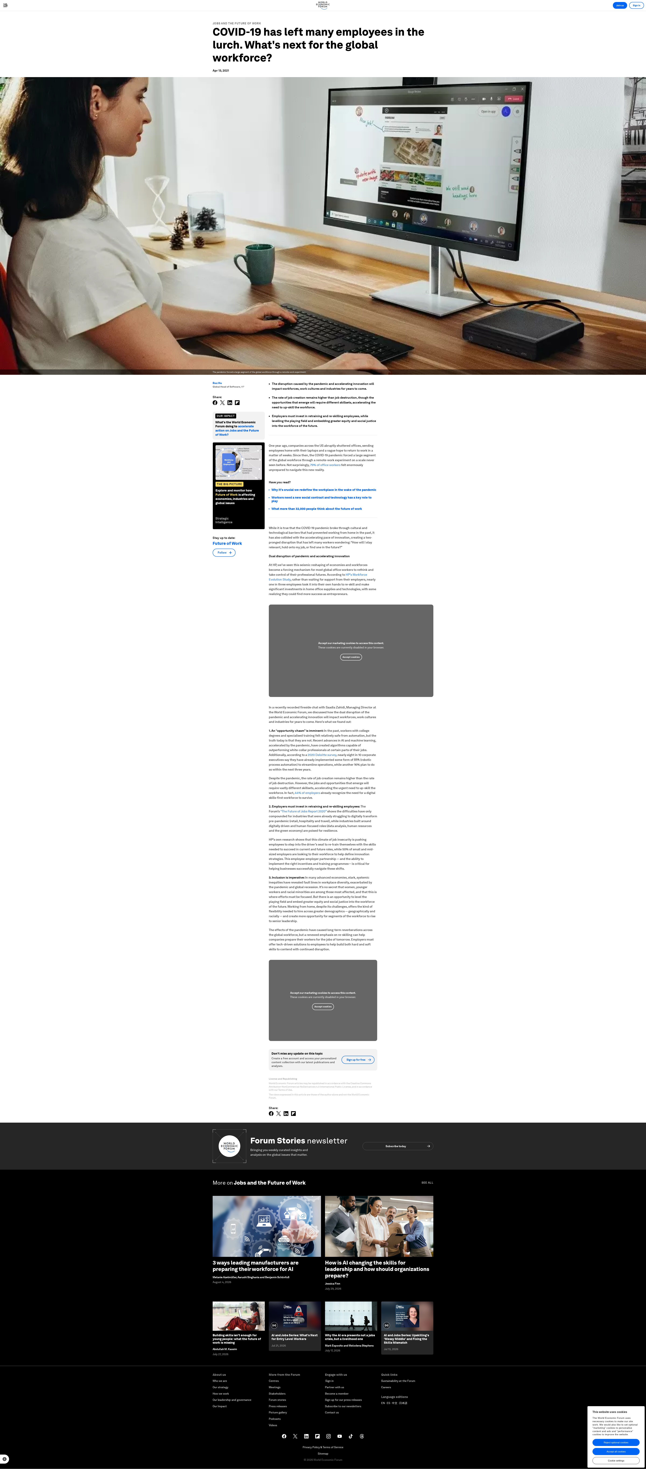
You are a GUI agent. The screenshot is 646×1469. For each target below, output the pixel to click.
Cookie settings (616, 1460)
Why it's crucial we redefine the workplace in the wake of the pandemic (324, 490)
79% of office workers (325, 465)
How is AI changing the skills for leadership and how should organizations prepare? (377, 1269)
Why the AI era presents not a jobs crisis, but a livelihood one (350, 1337)
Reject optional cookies (616, 1442)
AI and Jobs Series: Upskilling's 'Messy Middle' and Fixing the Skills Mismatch (406, 1338)
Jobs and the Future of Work (237, 23)
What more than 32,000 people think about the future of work (317, 508)
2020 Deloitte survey (322, 755)
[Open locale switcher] (4, 1459)
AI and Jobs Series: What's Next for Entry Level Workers (295, 1337)
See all (427, 1182)
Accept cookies (351, 657)
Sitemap (323, 1453)
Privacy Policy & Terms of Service (323, 1447)
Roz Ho (217, 383)
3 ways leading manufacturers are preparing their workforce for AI (256, 1265)
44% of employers (307, 793)
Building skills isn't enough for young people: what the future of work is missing (237, 1338)
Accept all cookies (616, 1451)
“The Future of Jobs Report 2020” (303, 811)
